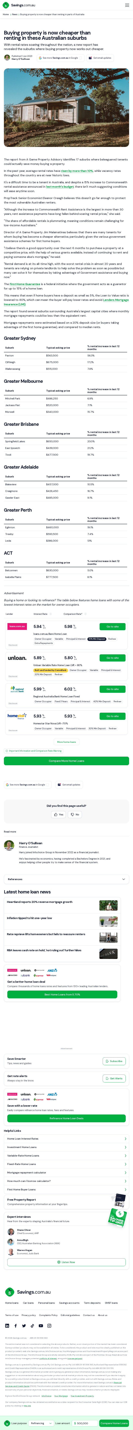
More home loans (66, 741)
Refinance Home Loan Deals (66, 1118)
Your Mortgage (60, 1396)
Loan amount (62, 1423)
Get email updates (102, 58)
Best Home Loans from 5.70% (62, 994)
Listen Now (68, 1262)
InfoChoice (46, 1396)
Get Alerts (116, 1078)
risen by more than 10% (77, 171)
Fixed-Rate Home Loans (21, 1164)
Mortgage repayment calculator (26, 1172)
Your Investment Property (82, 1396)
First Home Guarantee (25, 284)
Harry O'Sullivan (30, 843)
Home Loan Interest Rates (22, 1138)
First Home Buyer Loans (21, 1189)
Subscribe (116, 1061)
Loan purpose (19, 1423)
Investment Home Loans (21, 1147)
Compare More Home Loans (66, 761)
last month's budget (60, 187)
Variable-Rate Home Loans (23, 1155)
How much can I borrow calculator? (28, 1181)
